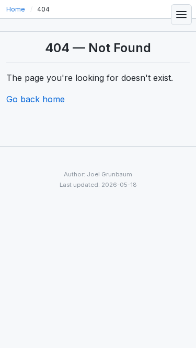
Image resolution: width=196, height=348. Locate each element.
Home (15, 9)
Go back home (35, 99)
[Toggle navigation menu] (181, 14)
